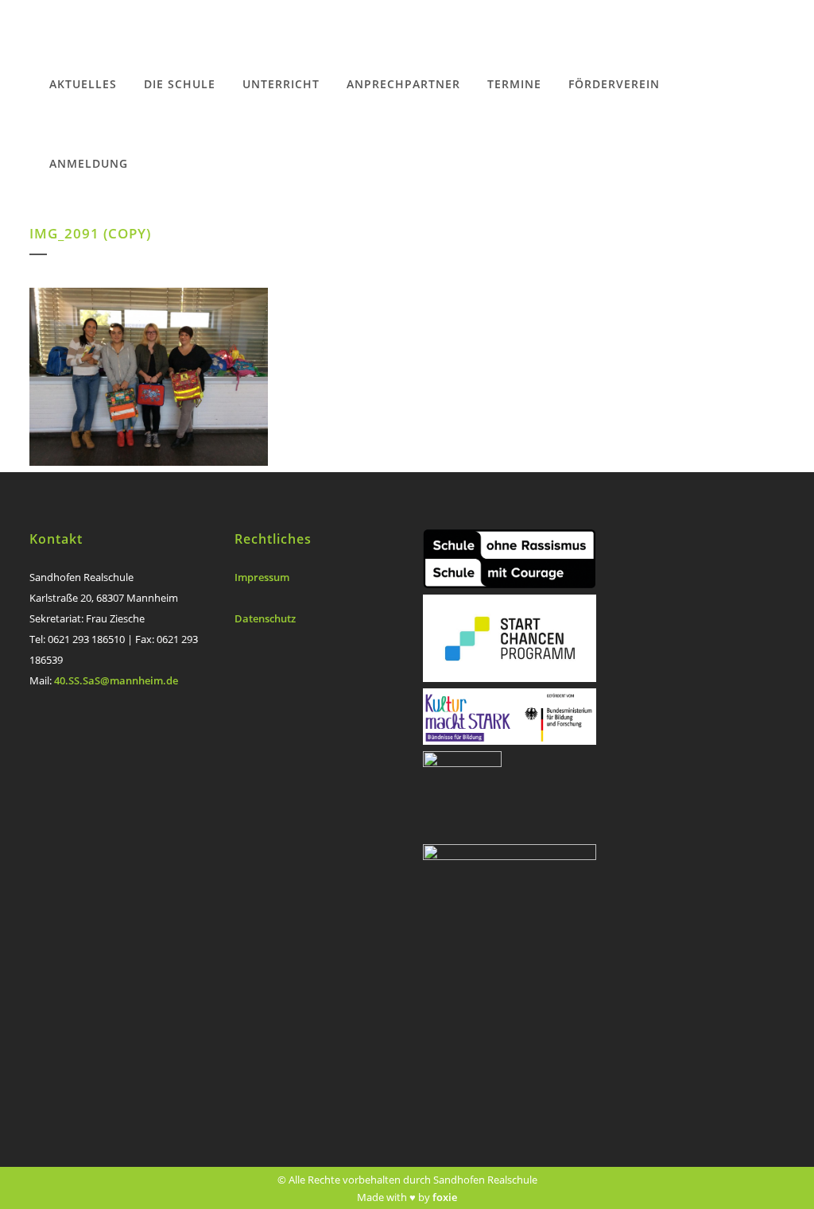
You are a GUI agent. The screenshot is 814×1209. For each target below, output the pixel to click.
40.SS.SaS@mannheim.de (116, 680)
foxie (444, 1197)
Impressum (262, 577)
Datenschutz (265, 618)
